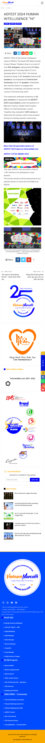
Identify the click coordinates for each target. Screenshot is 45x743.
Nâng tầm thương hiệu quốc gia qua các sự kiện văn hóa (34, 277)
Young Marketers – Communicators (15, 724)
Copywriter (8, 648)
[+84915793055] (43, 373)
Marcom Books (9, 674)
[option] (22, 516)
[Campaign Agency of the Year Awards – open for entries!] (8, 525)
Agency (12, 23)
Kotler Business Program (12, 656)
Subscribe (34, 480)
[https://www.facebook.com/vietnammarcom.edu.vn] (43, 377)
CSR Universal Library (11, 720)
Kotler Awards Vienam (11, 678)
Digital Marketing (10, 631)
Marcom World (9, 665)
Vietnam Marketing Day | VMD (14, 708)
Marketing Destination (11, 690)
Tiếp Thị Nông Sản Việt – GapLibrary (15, 682)
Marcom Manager (10, 644)
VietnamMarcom (27, 739)
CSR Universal (9, 686)
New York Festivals (10, 716)
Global (6, 23)
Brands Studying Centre (12, 670)
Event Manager (9, 652)
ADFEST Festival (10, 712)
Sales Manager (9, 640)
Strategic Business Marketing (13, 623)
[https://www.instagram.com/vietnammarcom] (43, 385)
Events (19, 23)
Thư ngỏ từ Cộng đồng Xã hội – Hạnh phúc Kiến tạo (11, 277)
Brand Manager (9, 635)
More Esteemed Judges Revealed (26, 493)
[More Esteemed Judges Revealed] (8, 495)
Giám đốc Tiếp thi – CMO (12, 627)
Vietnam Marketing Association (14, 700)
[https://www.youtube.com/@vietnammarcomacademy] (43, 389)
